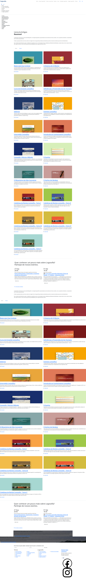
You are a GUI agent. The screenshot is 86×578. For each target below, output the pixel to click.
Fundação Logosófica (63, 1)
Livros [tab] (16, 48)
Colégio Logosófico (71, 1)
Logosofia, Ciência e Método (23, 157)
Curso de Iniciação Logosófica (24, 89)
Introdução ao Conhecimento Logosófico (57, 134)
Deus (3, 20)
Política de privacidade (54, 551)
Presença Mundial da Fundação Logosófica (22, 535)
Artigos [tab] (20, 48)
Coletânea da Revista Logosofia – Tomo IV (57, 226)
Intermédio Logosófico (21, 134)
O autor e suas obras (49, 1)
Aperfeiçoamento (5, 16)
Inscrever (45, 547)
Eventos (55, 1)
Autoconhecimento (5, 17)
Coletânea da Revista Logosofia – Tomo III (28, 226)
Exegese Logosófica (50, 112)
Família (3, 23)
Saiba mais (17, 280)
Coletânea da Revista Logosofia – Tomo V (27, 249)
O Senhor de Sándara (51, 180)
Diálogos (17, 112)
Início (37, 1)
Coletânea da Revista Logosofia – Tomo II (57, 203)
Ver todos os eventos (19, 286)
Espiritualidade (4, 22)
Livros (58, 1)
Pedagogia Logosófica (6, 25)
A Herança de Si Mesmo (51, 66)
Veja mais (16, 71)
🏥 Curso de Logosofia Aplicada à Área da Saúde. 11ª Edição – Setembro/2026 (56, 274)
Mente (3, 24)
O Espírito (47, 157)
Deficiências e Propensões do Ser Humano (58, 89)
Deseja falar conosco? (64, 550)
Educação (3, 21)
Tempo (3, 27)
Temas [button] (76, 1)
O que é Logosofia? (42, 1)
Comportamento (18, 553)
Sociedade (4, 26)
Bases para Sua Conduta (22, 66)
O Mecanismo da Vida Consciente (25, 180)
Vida (3, 28)
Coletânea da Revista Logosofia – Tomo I (27, 203)
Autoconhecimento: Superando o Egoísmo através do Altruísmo (27, 274)
